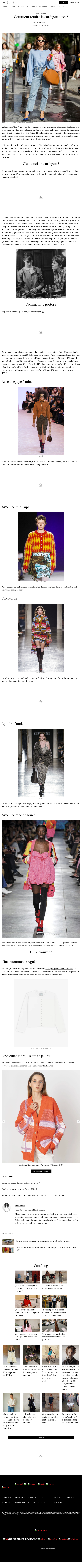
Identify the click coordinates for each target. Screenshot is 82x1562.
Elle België (6, 1503)
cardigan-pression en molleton (59, 968)
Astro (52, 7)
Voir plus (41, 1437)
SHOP (64, 2)
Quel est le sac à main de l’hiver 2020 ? (19, 1189)
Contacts (32, 1497)
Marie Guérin (42, 22)
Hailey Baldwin (52, 154)
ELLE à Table (32, 7)
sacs (77, 127)
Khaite (38, 358)
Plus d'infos (31, 1515)
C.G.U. (43, 1497)
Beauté (12, 7)
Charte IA (58, 1503)
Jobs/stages (20, 1497)
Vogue (58, 370)
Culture (21, 7)
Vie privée (58, 1497)
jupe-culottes (13, 130)
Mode (5, 7)
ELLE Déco (43, 7)
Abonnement (7, 1497)
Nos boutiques (21, 1503)
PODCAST (61, 7)
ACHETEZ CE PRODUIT (41, 1171)
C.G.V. (43, 1503)
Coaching (41, 1266)
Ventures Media (34, 1503)
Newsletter (74, 2)
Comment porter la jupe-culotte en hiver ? (21, 1183)
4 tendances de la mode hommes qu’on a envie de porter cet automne (33, 1195)
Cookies (70, 1497)
